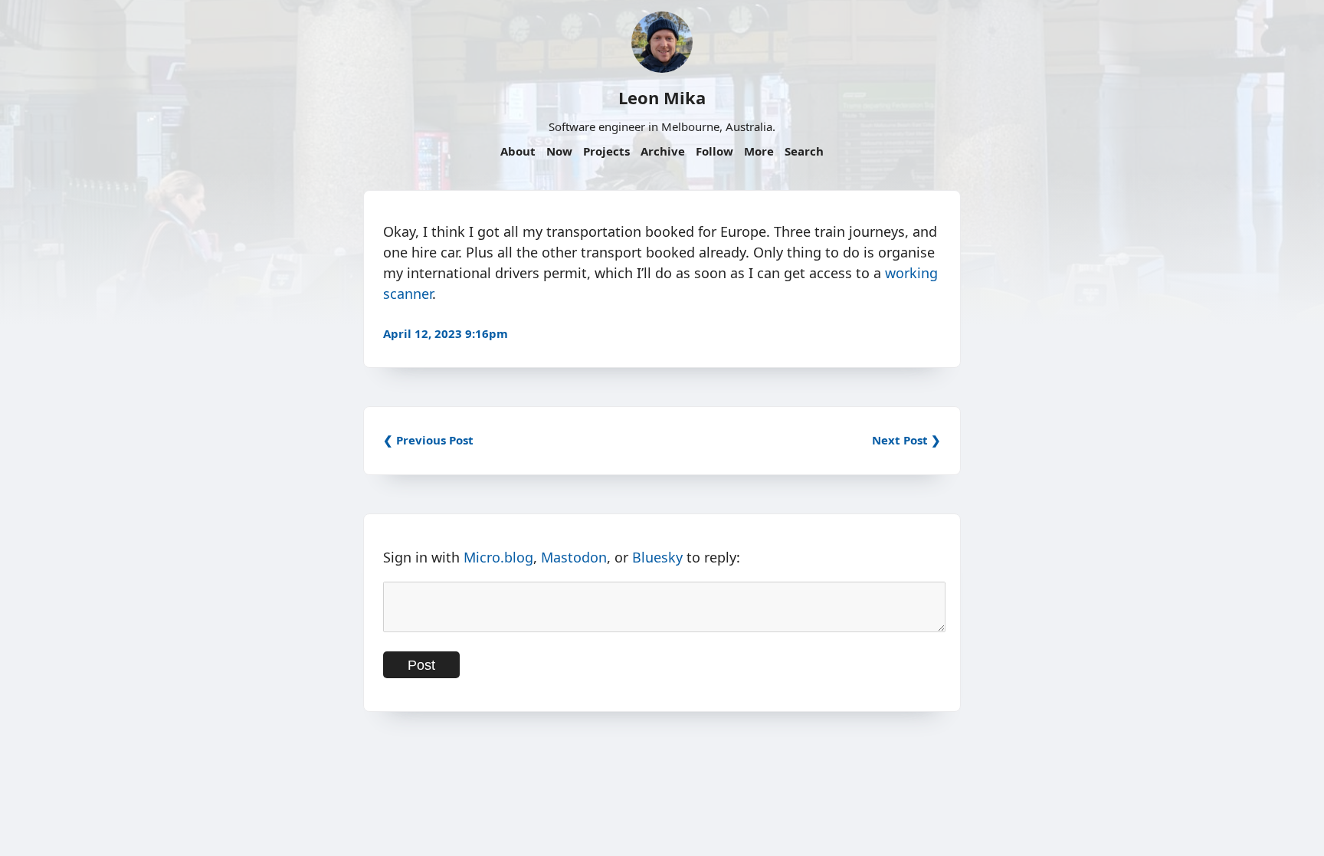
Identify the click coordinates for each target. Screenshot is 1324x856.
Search (804, 151)
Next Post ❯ (906, 440)
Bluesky (657, 557)
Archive (663, 151)
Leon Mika (662, 97)
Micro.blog (498, 557)
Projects (606, 151)
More (759, 151)
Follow (714, 151)
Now (559, 151)
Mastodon (574, 557)
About (518, 151)
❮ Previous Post (428, 440)
